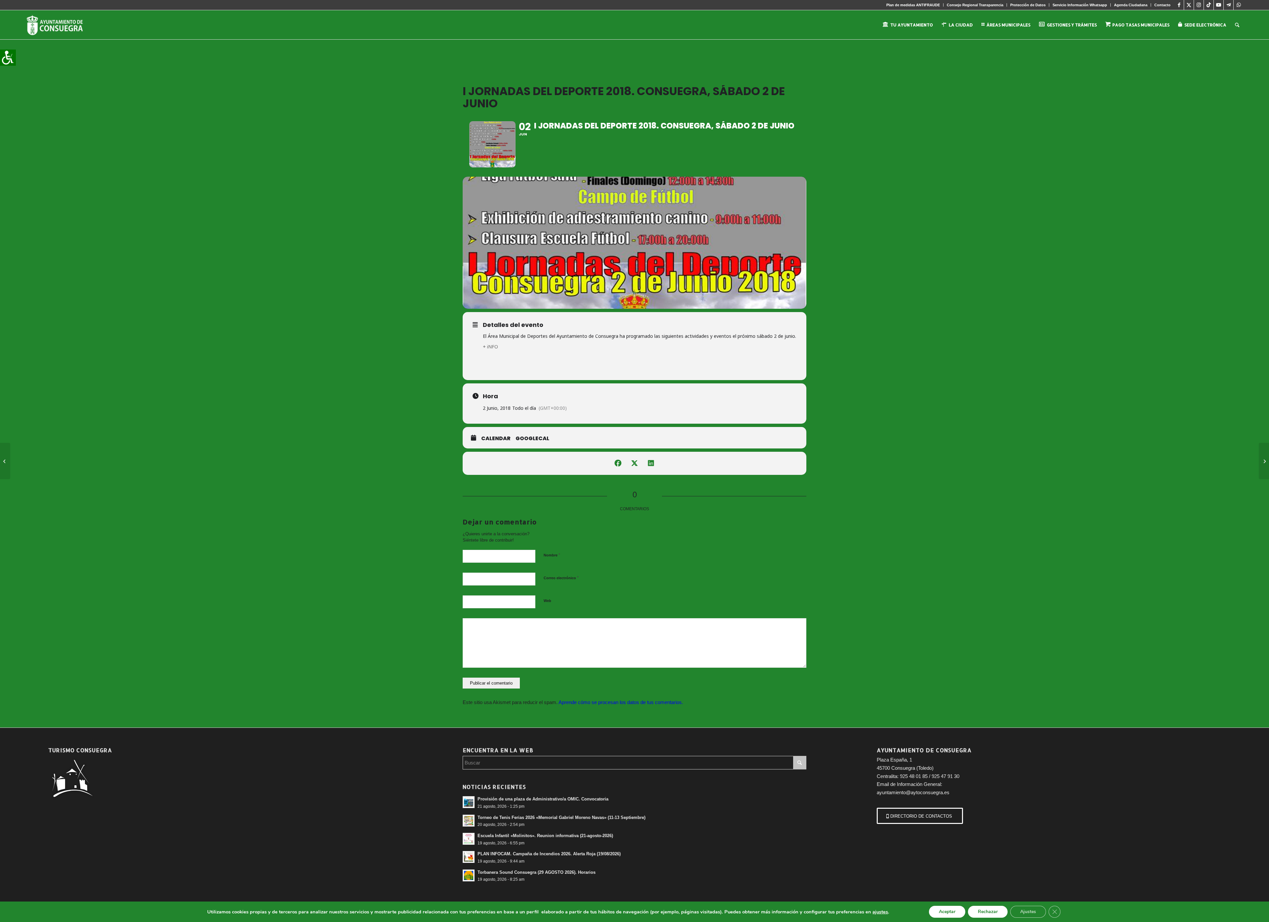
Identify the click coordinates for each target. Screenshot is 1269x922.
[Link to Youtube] (1218, 5)
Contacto (1162, 5)
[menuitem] (913, 5)
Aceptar (947, 911)
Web (547, 601)
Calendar (496, 438)
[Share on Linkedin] (651, 463)
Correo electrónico (561, 577)
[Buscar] (1237, 24)
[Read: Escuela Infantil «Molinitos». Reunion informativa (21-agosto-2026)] (469, 839)
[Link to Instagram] (1199, 5)
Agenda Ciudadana (1130, 5)
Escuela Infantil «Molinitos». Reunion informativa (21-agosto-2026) (545, 835)
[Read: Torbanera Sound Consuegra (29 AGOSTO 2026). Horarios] (469, 875)
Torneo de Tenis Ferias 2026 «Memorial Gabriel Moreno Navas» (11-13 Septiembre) (561, 817)
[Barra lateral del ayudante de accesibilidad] (8, 57)
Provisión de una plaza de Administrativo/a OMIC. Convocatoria (543, 799)
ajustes (880, 912)
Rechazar (988, 911)
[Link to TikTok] (1208, 5)
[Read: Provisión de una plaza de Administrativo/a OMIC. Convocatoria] (469, 802)
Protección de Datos (1028, 5)
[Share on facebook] (618, 463)
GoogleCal (532, 438)
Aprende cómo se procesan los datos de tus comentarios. (620, 702)
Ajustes (1028, 911)
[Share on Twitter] (634, 463)
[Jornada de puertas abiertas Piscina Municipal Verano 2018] (1264, 461)
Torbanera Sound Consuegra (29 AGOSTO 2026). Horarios (537, 872)
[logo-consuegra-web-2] (60, 24)
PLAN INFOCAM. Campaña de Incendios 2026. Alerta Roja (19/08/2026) (549, 853)
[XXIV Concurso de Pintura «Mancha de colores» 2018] (5, 461)
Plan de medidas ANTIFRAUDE (913, 5)
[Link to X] (1189, 5)
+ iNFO (490, 346)
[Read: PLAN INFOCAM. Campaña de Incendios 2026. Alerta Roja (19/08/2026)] (469, 857)
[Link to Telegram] (1228, 5)
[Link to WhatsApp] (1239, 5)
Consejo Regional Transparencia (975, 5)
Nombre (552, 554)
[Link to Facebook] (1179, 5)
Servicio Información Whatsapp (1080, 5)
